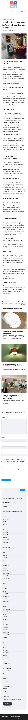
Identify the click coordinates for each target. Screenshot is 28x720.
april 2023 (5, 622)
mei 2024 (5, 588)
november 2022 (6, 634)
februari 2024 (6, 596)
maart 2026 (5, 532)
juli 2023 (4, 614)
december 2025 (6, 539)
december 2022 (6, 632)
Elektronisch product (7, 19)
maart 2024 (5, 593)
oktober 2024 (6, 575)
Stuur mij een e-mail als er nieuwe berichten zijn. (13, 475)
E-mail (3, 444)
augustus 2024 (6, 581)
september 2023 (6, 609)
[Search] (25, 11)
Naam (3, 437)
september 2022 (6, 640)
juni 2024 (5, 586)
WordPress (22, 718)
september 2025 (6, 547)
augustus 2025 (6, 550)
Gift (3, 673)
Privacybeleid (5, 691)
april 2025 (5, 560)
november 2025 (6, 542)
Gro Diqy (5, 30)
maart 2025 (5, 563)
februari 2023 (6, 627)
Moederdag (5, 681)
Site (2, 452)
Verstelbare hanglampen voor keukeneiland (12, 509)
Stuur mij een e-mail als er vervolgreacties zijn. (13, 469)
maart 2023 (5, 624)
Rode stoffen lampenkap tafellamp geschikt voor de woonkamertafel (12, 364)
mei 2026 (5, 527)
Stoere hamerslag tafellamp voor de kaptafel (12, 498)
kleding (4, 678)
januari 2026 (5, 537)
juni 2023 (5, 616)
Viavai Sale (14, 716)
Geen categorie (6, 670)
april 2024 (5, 591)
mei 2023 (5, 619)
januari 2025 (5, 568)
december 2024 (6, 570)
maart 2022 (5, 650)
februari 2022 (6, 652)
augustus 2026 (6, 519)
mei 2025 (5, 557)
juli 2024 (4, 583)
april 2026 (5, 529)
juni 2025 (5, 555)
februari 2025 (6, 565)
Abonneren (7, 703)
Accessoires (5, 665)
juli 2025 (4, 552)
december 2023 (6, 601)
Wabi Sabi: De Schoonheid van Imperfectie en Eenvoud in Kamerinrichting (11, 396)
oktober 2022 (6, 637)
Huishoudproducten (7, 676)
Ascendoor (9, 718)
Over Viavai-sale (6, 688)
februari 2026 (6, 534)
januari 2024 (5, 598)
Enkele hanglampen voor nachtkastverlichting (12, 511)
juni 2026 (5, 524)
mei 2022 (5, 645)
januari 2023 (5, 629)
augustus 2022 (6, 642)
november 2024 (6, 573)
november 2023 (6, 604)
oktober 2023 (6, 606)
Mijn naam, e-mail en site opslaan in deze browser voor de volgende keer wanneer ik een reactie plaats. (14, 461)
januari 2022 (5, 655)
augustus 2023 (6, 611)
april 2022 (5, 647)
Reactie (3, 417)
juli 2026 (4, 521)
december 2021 (6, 658)
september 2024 (6, 578)
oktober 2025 (6, 545)
